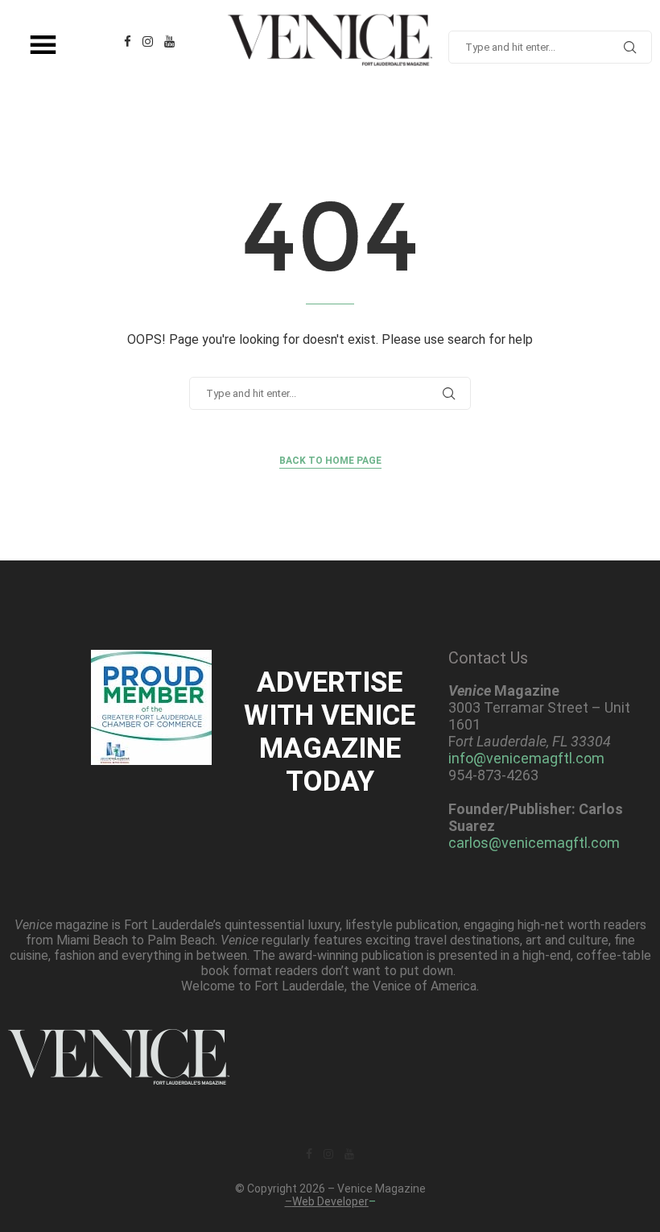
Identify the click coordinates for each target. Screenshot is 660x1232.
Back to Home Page (330, 460)
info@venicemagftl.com (526, 758)
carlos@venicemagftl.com (534, 842)
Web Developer (330, 1201)
